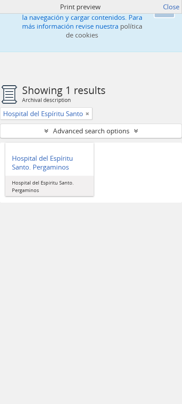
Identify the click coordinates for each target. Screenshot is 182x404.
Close (171, 6)
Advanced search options (91, 130)
